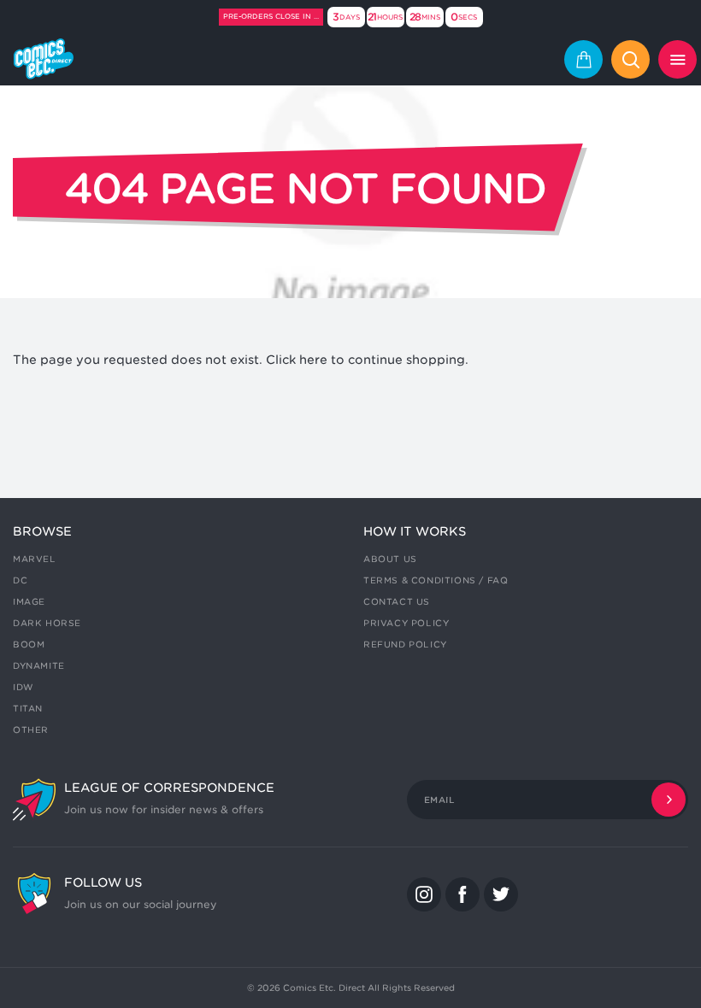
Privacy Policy (406, 623)
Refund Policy (405, 644)
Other (31, 729)
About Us (390, 559)
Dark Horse (47, 623)
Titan (28, 708)
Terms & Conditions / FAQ (435, 580)
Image (29, 601)
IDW (23, 687)
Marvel (34, 559)
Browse (42, 531)
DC (20, 580)
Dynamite (39, 665)
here (313, 359)
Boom (28, 644)
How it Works (414, 531)
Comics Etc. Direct (324, 987)
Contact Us (396, 601)
